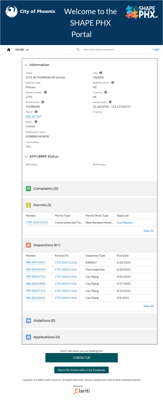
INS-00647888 (35, 283)
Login (156, 49)
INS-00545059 (35, 269)
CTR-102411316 (37, 222)
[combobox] (116, 49)
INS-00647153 (35, 290)
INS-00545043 (35, 262)
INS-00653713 (35, 276)
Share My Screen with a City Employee (81, 370)
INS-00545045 (35, 298)
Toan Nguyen (125, 222)
